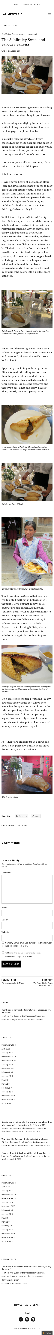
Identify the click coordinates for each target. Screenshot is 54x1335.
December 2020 (9, 1057)
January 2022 (7, 1053)
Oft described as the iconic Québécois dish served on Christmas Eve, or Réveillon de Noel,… (25, 1142)
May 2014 (6, 1080)
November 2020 (9, 1060)
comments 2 (32, 34)
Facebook (21, 1321)
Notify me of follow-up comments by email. (22, 953)
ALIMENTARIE (12, 14)
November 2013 (8, 1099)
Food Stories (9, 25)
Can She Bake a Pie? (10, 1280)
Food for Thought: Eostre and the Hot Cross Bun (23, 1019)
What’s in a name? (31, 5)
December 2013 (8, 1095)
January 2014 (7, 1092)
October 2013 (7, 1103)
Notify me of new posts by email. (18, 956)
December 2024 (9, 1045)
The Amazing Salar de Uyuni (13, 981)
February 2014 (8, 1088)
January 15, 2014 (18, 34)
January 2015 (7, 1076)
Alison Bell (15, 51)
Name (5, 907)
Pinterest (33, 1321)
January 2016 (7, 1064)
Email (5, 920)
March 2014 (6, 1084)
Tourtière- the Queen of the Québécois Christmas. (23, 1016)
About (17, 5)
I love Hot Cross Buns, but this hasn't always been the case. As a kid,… (26, 1156)
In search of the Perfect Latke (14, 1283)
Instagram (27, 1321)
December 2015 (8, 1068)
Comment (7, 872)
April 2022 (6, 1049)
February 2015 (8, 1072)
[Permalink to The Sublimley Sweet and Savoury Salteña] (27, 93)
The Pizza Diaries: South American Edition (42, 983)
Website (5, 932)
